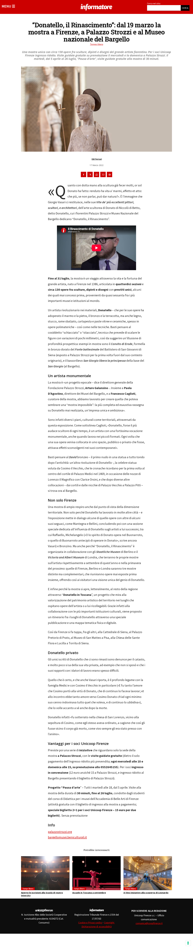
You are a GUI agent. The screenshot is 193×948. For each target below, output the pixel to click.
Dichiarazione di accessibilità (97, 926)
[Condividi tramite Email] (103, 174)
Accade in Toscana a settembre (89, 892)
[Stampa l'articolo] (109, 174)
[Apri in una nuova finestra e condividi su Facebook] (83, 174)
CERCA (185, 8)
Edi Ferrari (97, 159)
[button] (8, 6)
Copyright (109, 922)
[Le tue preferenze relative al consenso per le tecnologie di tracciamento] (188, 943)
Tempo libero (96, 44)
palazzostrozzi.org (60, 832)
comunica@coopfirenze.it (149, 923)
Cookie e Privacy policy (90, 922)
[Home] (96, 6)
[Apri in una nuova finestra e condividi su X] (90, 174)
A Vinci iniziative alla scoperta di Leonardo (145, 892)
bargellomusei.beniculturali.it (67, 837)
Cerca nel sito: (154, 3)
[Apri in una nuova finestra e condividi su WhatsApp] (96, 174)
